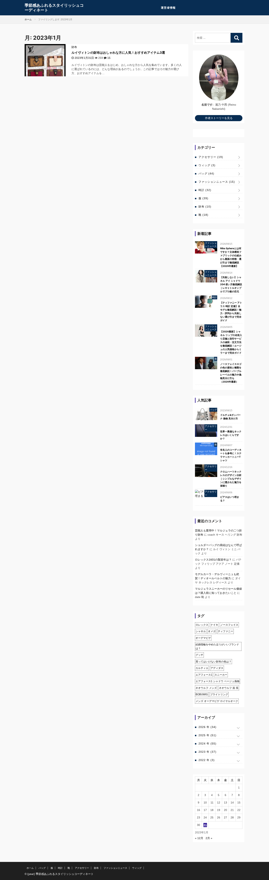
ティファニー (225, 631)
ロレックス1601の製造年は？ (213, 559)
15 (108, 57)
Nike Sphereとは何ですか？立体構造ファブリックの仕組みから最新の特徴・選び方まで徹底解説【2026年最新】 (230, 257)
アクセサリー (211, 157)
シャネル (201, 631)
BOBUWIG (202, 694)
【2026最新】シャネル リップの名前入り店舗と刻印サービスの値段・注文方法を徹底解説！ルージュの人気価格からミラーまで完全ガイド (231, 342)
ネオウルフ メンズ (206, 687)
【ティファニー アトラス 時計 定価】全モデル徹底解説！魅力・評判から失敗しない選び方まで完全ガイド (231, 311)
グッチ (199, 654)
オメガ (212, 631)
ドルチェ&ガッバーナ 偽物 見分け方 (230, 416)
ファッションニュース (217, 181)
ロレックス (202, 624)
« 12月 (199, 838)
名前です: (207, 104)
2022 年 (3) (207, 760)
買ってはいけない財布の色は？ (213, 661)
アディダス (217, 668)
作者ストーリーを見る (219, 118)
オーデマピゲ (203, 637)
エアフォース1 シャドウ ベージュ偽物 (217, 681)
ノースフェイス (229, 624)
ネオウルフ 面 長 (228, 687)
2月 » (209, 838)
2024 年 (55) (207, 743)
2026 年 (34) (207, 727)
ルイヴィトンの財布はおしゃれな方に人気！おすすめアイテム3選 (118, 52)
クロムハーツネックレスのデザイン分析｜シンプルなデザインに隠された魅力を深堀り (230, 478)
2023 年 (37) (207, 751)
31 (205, 824)
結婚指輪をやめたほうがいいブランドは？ (217, 646)
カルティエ (202, 668)
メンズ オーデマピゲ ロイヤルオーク (217, 701)
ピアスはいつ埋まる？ (229, 498)
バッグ (206, 173)
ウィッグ (207, 165)
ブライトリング (219, 694)
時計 (205, 190)
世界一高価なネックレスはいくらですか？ (230, 435)
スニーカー (220, 674)
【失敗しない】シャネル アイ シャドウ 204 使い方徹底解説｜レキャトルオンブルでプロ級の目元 (231, 284)
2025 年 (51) (207, 735)
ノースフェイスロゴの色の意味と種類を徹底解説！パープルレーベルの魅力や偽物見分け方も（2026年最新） (230, 373)
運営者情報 (168, 7)
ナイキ (214, 624)
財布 (74, 47)
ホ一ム (30, 868)
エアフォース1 (204, 674)
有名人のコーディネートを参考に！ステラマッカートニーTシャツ (230, 455)
